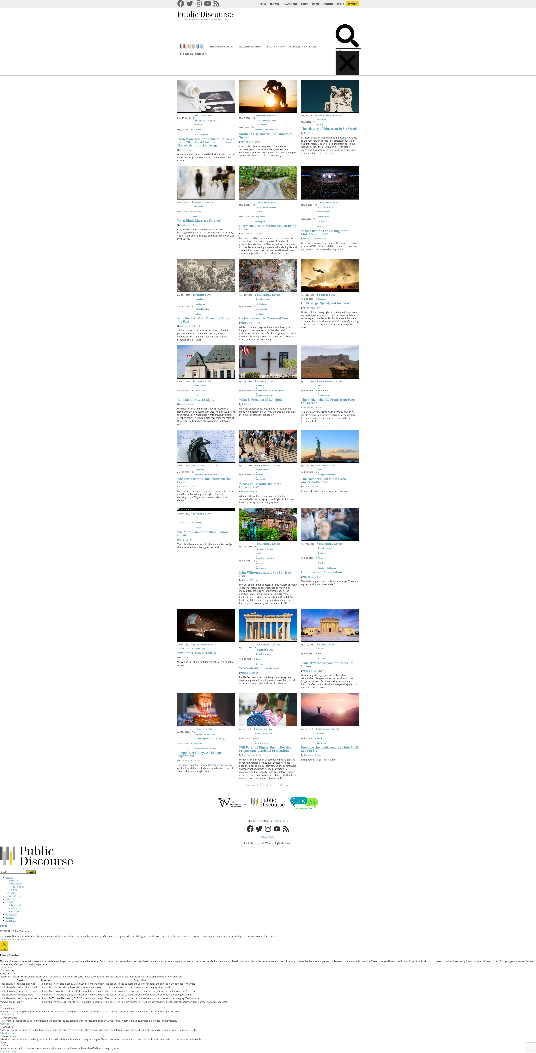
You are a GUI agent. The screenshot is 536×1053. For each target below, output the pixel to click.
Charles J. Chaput (189, 657)
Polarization (199, 304)
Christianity (261, 309)
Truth (321, 563)
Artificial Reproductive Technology (209, 738)
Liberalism (199, 299)
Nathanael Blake (188, 225)
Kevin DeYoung (250, 580)
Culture (197, 129)
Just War (322, 299)
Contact (15, 889)
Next (287, 785)
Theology (322, 558)
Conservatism (323, 216)
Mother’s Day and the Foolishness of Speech (265, 135)
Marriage (197, 211)
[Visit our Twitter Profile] (3, 925)
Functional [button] (5, 1005)
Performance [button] (7, 1014)
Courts (321, 648)
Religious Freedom (264, 395)
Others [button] (3, 1042)
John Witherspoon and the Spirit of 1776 (265, 574)
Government (200, 385)
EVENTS (304, 4)
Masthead (16, 883)
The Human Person (221, 46)
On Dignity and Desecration (322, 572)
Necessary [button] (5, 967)
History (320, 124)
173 (281, 785)
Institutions (199, 390)
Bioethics (197, 743)
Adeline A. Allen (188, 486)
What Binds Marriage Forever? (200, 220)
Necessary (8, 970)
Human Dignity (201, 134)
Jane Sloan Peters (251, 141)
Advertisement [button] (7, 1033)
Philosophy (260, 221)
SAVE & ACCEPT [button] (8, 1051)
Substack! (283, 820)
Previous (250, 785)
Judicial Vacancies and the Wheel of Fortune (327, 664)
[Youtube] (207, 3)
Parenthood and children (266, 129)
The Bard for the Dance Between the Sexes (204, 480)
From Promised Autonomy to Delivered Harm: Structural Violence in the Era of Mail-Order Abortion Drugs (206, 142)
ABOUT (263, 4)
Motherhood (260, 124)
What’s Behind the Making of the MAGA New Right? (325, 232)
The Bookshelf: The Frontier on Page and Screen (328, 401)
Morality (198, 522)
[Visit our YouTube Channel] (6, 925)
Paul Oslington (250, 491)
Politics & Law (276, 46)
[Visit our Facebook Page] (0, 925)
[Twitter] (189, 3)
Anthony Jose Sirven (190, 760)
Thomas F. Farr (312, 486)
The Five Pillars (19, 886)
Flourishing (322, 743)
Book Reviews (199, 206)
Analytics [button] (4, 1023)
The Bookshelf (324, 395)
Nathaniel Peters (251, 322)
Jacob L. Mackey (250, 672)
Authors (15, 908)
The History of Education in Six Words (329, 129)
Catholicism (261, 304)
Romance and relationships (206, 474)
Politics (320, 226)
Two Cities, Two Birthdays (197, 653)
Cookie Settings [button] (8, 939)
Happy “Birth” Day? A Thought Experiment (199, 754)
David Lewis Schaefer (315, 238)
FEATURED (274, 4)
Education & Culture (303, 46)
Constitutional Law (264, 733)
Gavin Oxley (186, 149)
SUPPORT (352, 4)
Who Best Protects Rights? (197, 400)
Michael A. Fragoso (314, 670)
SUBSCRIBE (328, 4)
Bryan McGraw (312, 307)
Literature (323, 390)
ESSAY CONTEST (290, 4)
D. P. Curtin (186, 539)
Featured (16, 905)
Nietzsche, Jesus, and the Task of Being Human (267, 227)
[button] (347, 36)
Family (320, 738)
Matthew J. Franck (313, 407)
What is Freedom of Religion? (261, 400)
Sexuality (197, 216)
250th (258, 553)
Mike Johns (247, 404)
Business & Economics (193, 54)
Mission (15, 880)
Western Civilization (327, 568)
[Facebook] (180, 3)
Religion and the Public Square (270, 390)
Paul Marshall (187, 404)
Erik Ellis (308, 133)
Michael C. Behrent (190, 326)
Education (321, 119)
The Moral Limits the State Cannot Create (202, 533)
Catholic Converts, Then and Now (264, 318)
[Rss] (216, 3)
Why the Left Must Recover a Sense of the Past (205, 319)
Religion (260, 385)
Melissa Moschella (251, 755)
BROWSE (315, 4)
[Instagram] (198, 3)
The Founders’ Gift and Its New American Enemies (323, 480)
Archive (15, 911)
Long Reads (260, 216)
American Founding (265, 558)
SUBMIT (340, 4)
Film (320, 385)
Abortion (198, 124)
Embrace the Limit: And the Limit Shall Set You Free (329, 749)
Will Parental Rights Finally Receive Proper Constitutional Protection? (265, 749)
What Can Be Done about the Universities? (260, 485)
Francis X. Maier (312, 576)
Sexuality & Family (250, 46)
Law (196, 395)
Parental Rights (262, 743)
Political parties (201, 309)
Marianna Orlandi (313, 755)
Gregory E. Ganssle (252, 233)
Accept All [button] (22, 939)
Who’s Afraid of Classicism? (260, 668)
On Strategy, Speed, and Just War (325, 303)
